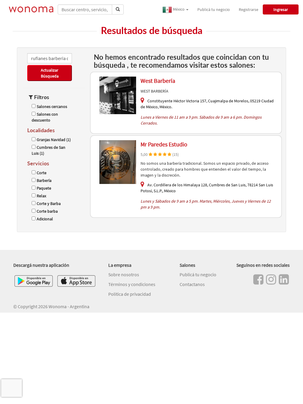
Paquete (44, 188)
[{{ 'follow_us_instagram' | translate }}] (271, 279)
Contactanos (192, 284)
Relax (41, 195)
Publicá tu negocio (213, 9)
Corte (41, 172)
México (179, 9)
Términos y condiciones (131, 284)
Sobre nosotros (123, 274)
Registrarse (248, 9)
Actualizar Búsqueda (50, 73)
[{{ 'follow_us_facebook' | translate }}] (258, 279)
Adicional (45, 219)
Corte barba (47, 211)
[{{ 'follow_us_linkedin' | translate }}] (284, 279)
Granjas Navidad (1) (54, 139)
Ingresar (280, 9)
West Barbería (158, 80)
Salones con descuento (45, 117)
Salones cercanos (52, 106)
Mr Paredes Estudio (164, 144)
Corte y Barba (49, 203)
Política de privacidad (129, 294)
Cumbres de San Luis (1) (48, 150)
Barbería (44, 180)
